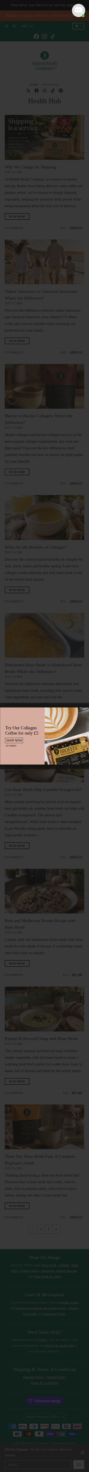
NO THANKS (11, 746)
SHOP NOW (14, 740)
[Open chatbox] (78, 10)
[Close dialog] (86, 709)
